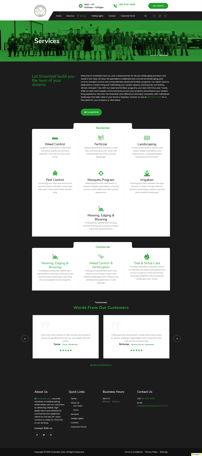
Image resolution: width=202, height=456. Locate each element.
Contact (112, 16)
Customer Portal (128, 16)
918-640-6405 (127, 4)
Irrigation (147, 180)
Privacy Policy (151, 452)
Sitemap (164, 452)
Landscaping (147, 144)
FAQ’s (76, 410)
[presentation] (25, 338)
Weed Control (55, 144)
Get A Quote (158, 6)
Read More (55, 211)
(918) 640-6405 (154, 97)
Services (82, 16)
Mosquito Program (101, 180)
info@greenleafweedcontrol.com (152, 405)
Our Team (78, 405)
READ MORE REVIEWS (101, 365)
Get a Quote (90, 112)
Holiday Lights (97, 16)
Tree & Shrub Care (147, 263)
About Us (70, 16)
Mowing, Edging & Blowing (101, 217)
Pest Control (55, 180)
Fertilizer (101, 144)
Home (58, 16)
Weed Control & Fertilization (101, 265)
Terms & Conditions (134, 452)
